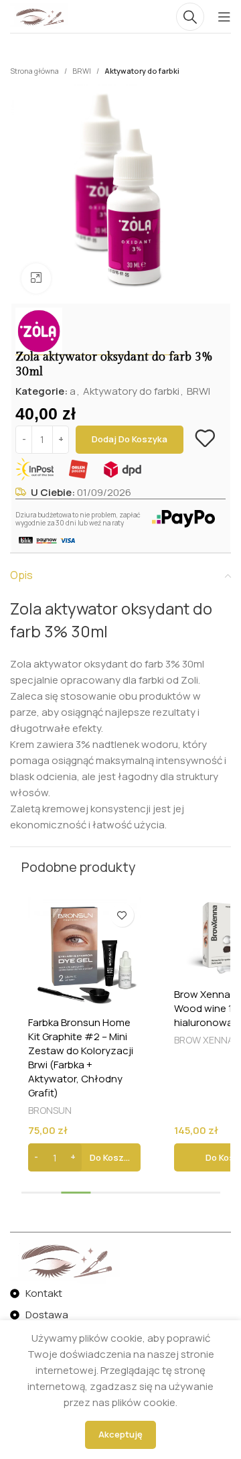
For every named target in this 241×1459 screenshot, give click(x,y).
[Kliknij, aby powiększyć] (36, 278)
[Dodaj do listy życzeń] (205, 438)
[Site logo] (39, 16)
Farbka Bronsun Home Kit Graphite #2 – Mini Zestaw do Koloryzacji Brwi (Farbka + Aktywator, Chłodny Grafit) (80, 1057)
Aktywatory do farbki (141, 71)
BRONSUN (50, 1110)
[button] (84, 1157)
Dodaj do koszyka (129, 439)
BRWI (81, 71)
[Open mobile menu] (224, 16)
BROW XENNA (204, 1039)
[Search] (190, 16)
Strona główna (34, 71)
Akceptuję (120, 1434)
